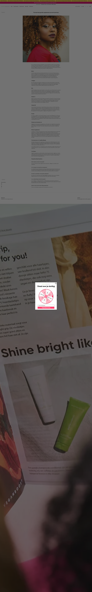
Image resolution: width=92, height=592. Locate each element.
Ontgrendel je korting (46, 307)
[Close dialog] (55, 283)
